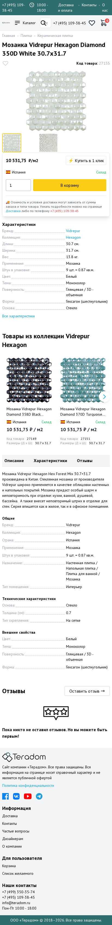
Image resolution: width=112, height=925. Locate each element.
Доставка (13, 211)
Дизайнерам (12, 838)
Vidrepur (73, 230)
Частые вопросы (15, 831)
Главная (8, 35)
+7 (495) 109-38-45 (69, 23)
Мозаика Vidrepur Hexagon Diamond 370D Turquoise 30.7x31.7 (82, 411)
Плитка (26, 35)
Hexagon (73, 237)
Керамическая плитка (55, 35)
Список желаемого (17, 873)
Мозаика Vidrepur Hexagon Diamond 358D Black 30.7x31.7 (29, 411)
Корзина (9, 865)
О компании (12, 846)
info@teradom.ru (16, 902)
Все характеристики (18, 316)
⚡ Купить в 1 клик (86, 160)
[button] (104, 396)
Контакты (89, 4)
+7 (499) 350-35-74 (18, 891)
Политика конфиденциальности (28, 785)
